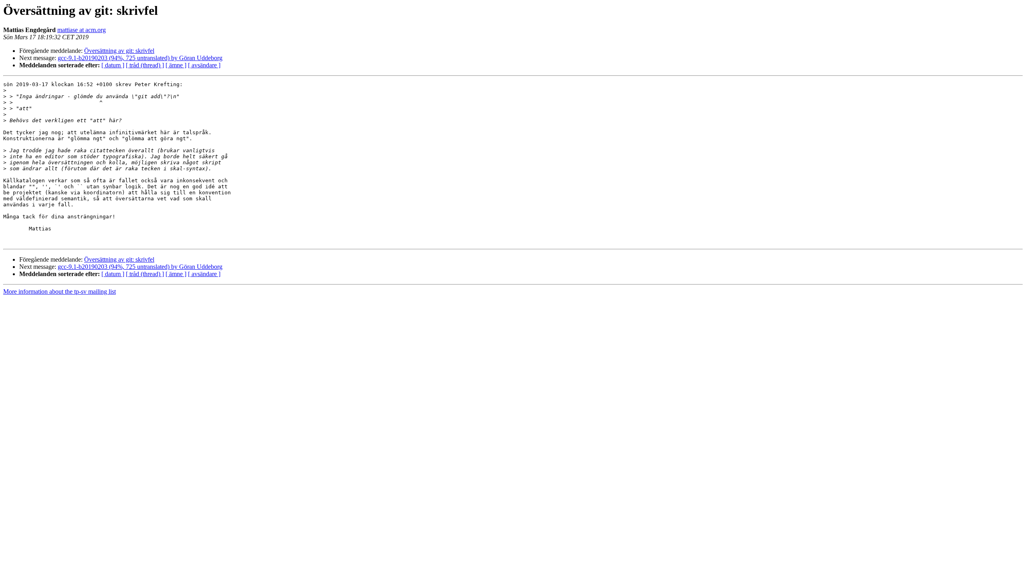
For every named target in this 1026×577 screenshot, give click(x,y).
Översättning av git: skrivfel (119, 50)
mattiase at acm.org (81, 29)
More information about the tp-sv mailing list (59, 291)
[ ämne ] (176, 65)
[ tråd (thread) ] (145, 65)
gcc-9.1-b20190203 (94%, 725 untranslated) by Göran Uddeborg (140, 57)
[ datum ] (112, 65)
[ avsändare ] (204, 65)
